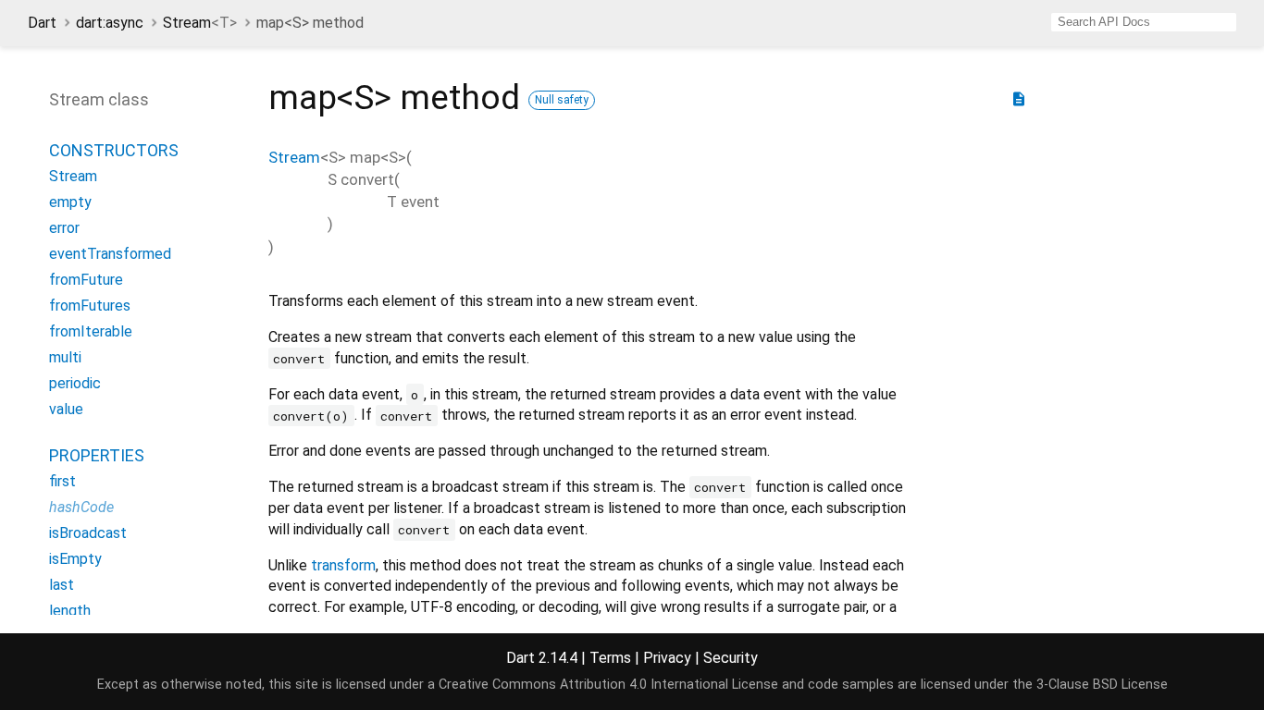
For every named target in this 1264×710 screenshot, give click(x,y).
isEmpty (75, 559)
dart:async (109, 22)
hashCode (81, 507)
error (64, 228)
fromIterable (90, 331)
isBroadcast (88, 533)
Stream (200, 22)
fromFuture (86, 279)
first (62, 481)
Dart (42, 22)
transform (343, 565)
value (66, 409)
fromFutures (89, 305)
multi (65, 357)
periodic (75, 383)
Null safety (562, 99)
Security (730, 658)
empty (70, 202)
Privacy (667, 658)
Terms (610, 658)
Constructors (114, 150)
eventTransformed (110, 254)
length (70, 610)
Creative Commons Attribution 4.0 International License (608, 684)
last (61, 585)
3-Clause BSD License (1102, 684)
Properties (96, 455)
